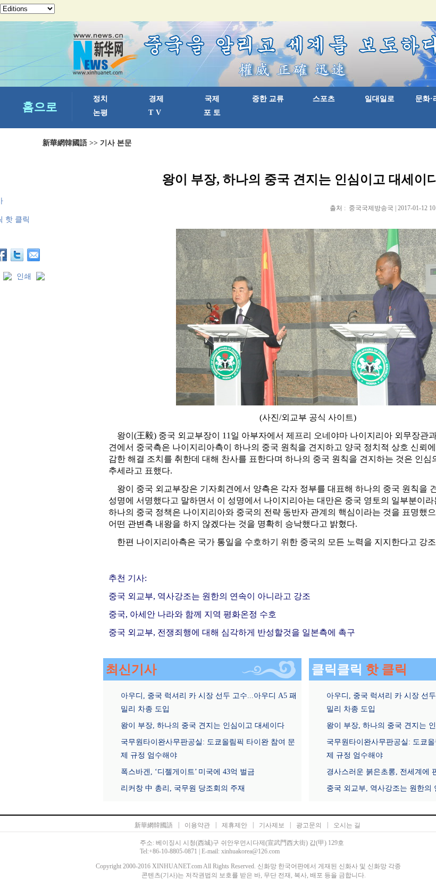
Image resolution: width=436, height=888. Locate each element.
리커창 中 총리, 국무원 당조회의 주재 (183, 788)
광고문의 (309, 825)
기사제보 (271, 825)
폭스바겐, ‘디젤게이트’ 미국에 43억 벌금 (188, 772)
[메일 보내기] (33, 254)
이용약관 (197, 825)
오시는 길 (346, 825)
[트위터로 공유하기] (17, 254)
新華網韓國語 (65, 143)
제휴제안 (234, 825)
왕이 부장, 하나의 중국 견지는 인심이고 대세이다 (202, 725)
